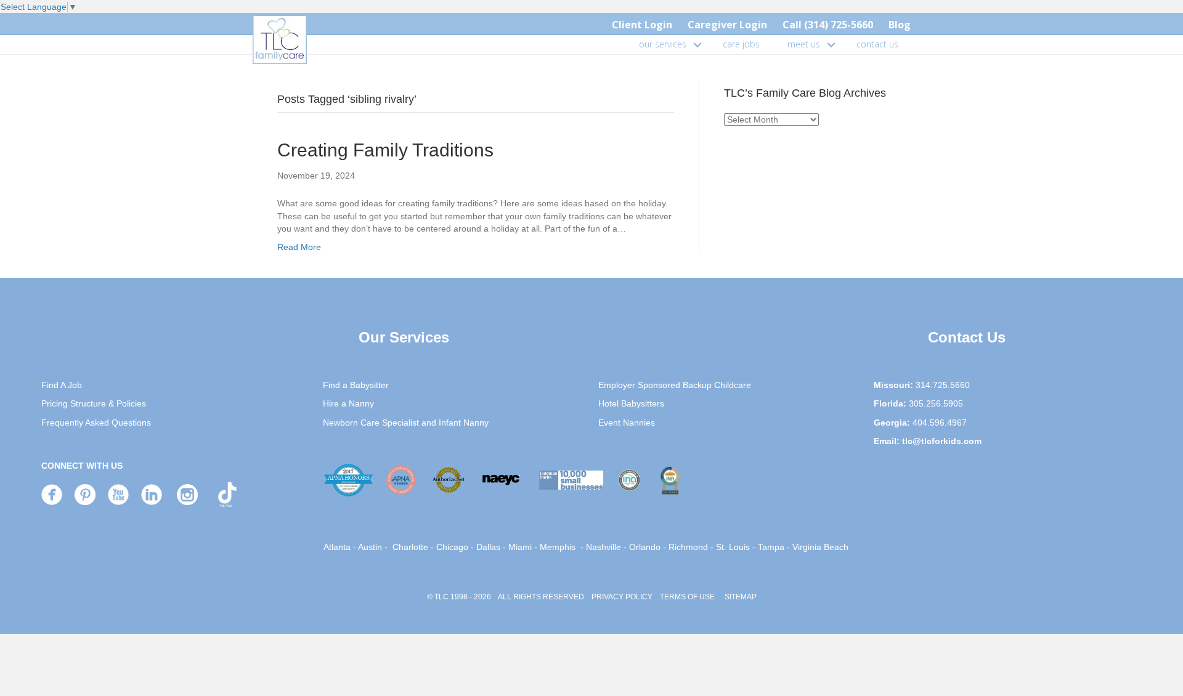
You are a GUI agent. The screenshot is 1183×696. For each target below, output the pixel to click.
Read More (299, 247)
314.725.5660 (943, 385)
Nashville (603, 547)
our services (662, 44)
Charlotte (410, 547)
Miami (520, 547)
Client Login (642, 24)
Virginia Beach (820, 547)
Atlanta (337, 547)
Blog (899, 24)
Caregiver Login (727, 24)
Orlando (645, 547)
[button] (697, 44)
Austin (370, 547)
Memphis (557, 547)
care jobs (741, 44)
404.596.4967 (940, 422)
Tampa (771, 547)
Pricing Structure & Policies (93, 403)
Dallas (488, 547)
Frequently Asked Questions (96, 422)
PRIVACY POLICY (622, 597)
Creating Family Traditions (385, 150)
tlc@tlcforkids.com (942, 441)
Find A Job (61, 385)
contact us (877, 44)
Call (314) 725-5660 (828, 24)
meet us (803, 44)
